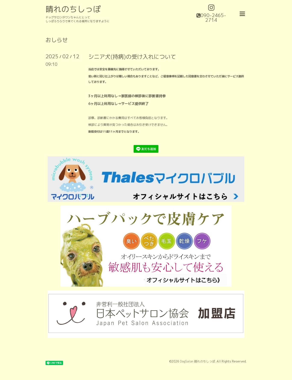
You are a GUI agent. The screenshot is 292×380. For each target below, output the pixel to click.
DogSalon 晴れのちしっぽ (197, 361)
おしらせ (57, 40)
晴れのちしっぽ (73, 9)
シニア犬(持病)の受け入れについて (132, 56)
